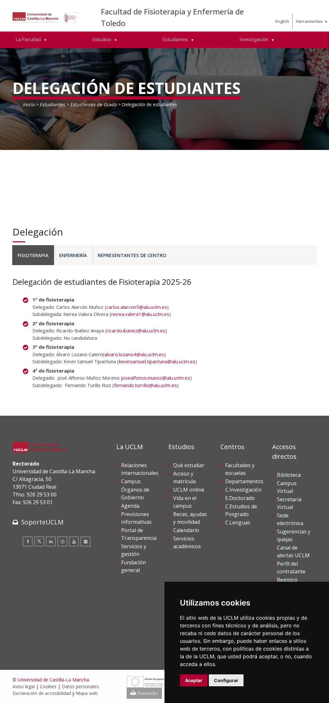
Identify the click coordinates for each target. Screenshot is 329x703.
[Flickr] (85, 541)
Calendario (186, 530)
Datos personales (80, 686)
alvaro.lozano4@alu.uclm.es (134, 354)
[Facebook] (27, 541)
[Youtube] (74, 541)
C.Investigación (243, 489)
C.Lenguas (237, 522)
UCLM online (188, 489)
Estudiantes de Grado (93, 104)
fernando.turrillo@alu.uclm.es (145, 385)
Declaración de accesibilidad (42, 693)
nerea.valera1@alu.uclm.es (140, 314)
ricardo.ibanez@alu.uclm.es (136, 330)
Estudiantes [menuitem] (176, 39)
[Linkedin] (51, 541)
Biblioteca (289, 474)
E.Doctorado (240, 498)
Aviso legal (24, 686)
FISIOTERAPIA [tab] (33, 255)
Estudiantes (53, 104)
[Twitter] (39, 541)
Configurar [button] (226, 680)
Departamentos (244, 481)
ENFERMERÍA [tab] (73, 255)
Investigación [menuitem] (255, 39)
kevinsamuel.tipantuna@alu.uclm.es (157, 361)
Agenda (130, 505)
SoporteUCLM (42, 522)
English (282, 21)
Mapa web (87, 693)
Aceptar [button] (193, 680)
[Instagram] (62, 541)
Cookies (48, 686)
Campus (131, 481)
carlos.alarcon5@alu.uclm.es (136, 307)
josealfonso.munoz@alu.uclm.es (155, 378)
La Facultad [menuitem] (29, 39)
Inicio (28, 104)
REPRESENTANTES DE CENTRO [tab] (132, 255)
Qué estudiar (188, 465)
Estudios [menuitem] (102, 39)
